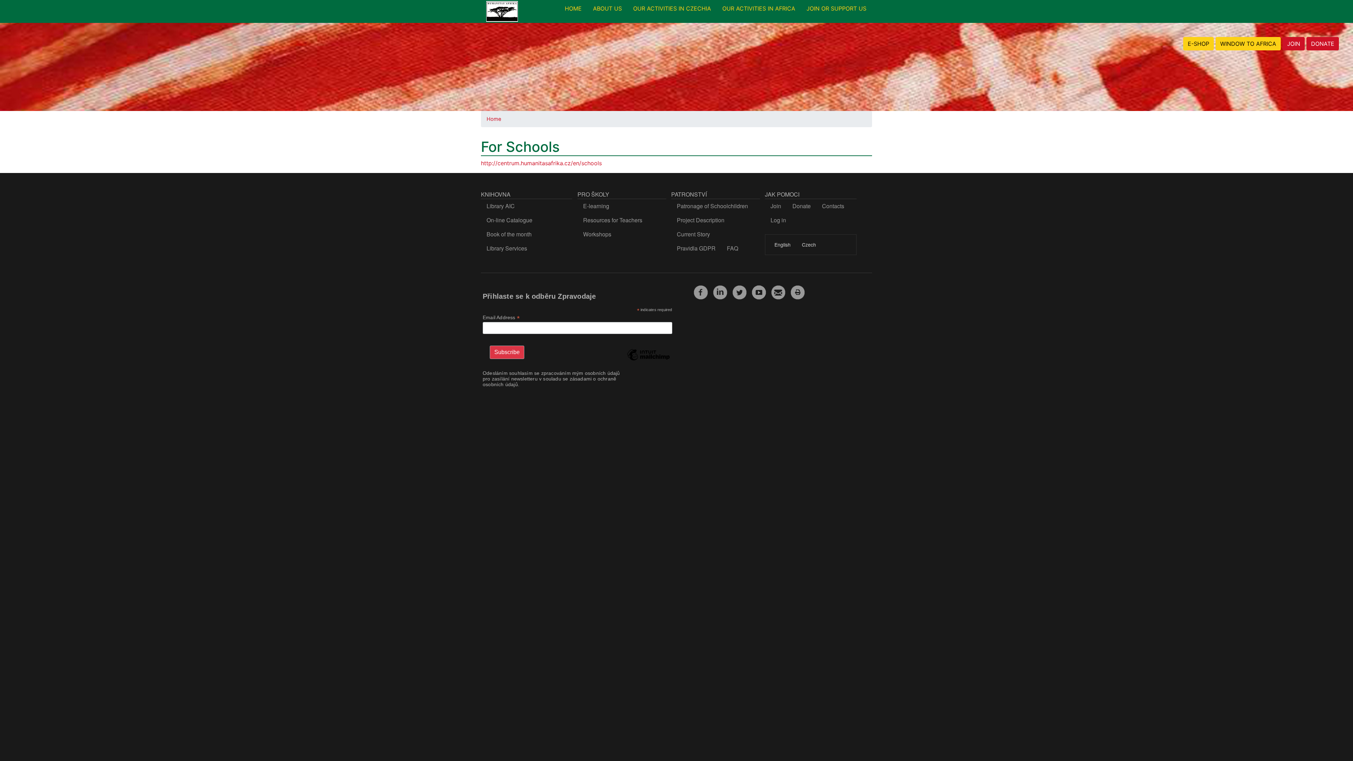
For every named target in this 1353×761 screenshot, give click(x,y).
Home (494, 119)
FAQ (732, 248)
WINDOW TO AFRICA (1248, 43)
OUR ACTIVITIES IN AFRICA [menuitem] (758, 8)
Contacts (833, 206)
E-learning (596, 206)
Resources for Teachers (612, 220)
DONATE (1322, 43)
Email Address (501, 317)
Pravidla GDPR (696, 248)
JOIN (1293, 43)
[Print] (798, 291)
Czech (809, 244)
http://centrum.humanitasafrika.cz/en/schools (541, 163)
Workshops (597, 234)
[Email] (778, 291)
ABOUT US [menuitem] (607, 8)
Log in (778, 220)
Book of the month (509, 234)
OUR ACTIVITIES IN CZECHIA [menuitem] (672, 8)
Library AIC (501, 206)
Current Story (693, 234)
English (782, 244)
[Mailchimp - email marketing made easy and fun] (648, 360)
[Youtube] (759, 291)
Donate (801, 206)
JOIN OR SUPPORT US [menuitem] (836, 8)
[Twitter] (740, 291)
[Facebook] (701, 291)
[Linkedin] (720, 291)
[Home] (502, 12)
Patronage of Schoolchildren (712, 206)
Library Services (507, 248)
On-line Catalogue (509, 220)
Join (776, 206)
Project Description (700, 220)
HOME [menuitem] (573, 8)
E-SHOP (1198, 43)
